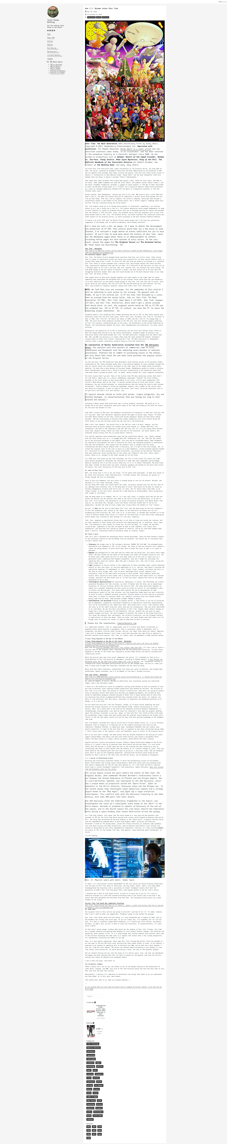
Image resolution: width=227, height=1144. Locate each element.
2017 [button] (94, 1126)
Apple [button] (89, 1070)
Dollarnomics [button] (98, 1112)
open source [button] (91, 1100)
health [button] (99, 1081)
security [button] (96, 1078)
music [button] (95, 1070)
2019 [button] (88, 1130)
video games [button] (91, 1059)
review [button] (95, 1093)
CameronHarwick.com (126, 623)
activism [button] (90, 1074)
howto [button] (89, 1093)
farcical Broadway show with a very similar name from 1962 (119, 647)
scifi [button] (99, 1100)
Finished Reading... (54, 55)
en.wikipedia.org (123, 251)
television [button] (91, 17)
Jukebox (50, 58)
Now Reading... (52, 48)
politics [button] (100, 1066)
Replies (50, 44)
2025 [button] (99, 1134)
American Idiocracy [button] (93, 1047)
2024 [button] (94, 1134)
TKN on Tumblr (55, 68)
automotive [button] (99, 1074)
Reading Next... (53, 51)
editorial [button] (105, 17)
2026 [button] (88, 1138)
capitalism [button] (90, 1055)
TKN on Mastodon (56, 64)
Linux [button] (89, 1078)
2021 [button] (94, 1130)
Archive (50, 41)
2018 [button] (99, 1126)
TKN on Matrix (55, 66)
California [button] (90, 1051)
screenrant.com (124, 905)
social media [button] (97, 1115)
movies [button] (98, 17)
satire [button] (89, 1112)
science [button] (96, 1089)
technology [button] (90, 1066)
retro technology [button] (93, 1044)
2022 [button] (99, 1130)
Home (48, 34)
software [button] (90, 1119)
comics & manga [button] (92, 1097)
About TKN (50, 37)
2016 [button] (88, 1126)
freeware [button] (99, 1108)
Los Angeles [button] (99, 1085)
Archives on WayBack (57, 71)
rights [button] (98, 1063)
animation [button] (90, 1063)
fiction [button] (99, 1104)
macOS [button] (89, 1115)
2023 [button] (88, 1134)
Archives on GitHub (57, 73)
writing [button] (89, 1085)
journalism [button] (90, 1104)
